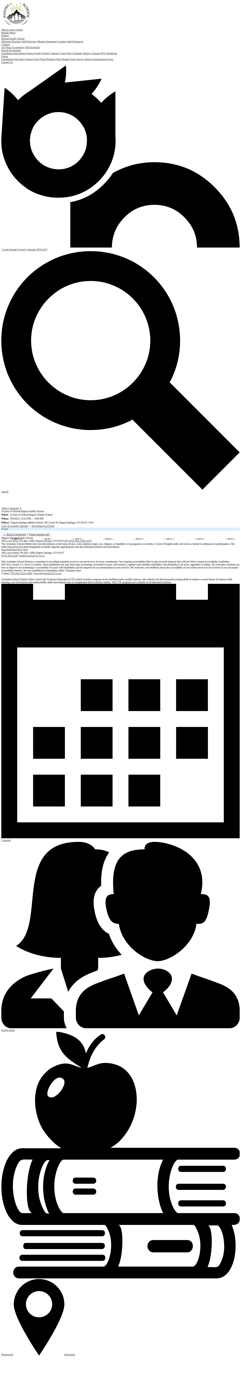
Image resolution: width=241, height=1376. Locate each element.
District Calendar (91, 53)
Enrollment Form (10, 59)
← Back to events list (14, 534)
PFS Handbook (109, 53)
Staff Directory (29, 41)
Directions (69, 1354)
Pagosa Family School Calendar (42, 53)
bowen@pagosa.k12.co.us (47, 573)
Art (3, 47)
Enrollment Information (13, 53)
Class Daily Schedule (71, 53)
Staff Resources (75, 41)
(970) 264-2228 (9, 555)
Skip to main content (12, 29)
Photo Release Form (50, 59)
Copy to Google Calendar (14, 526)
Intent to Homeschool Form (99, 59)
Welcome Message (11, 41)
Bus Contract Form (30, 59)
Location (61, 41)
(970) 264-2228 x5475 (80, 541)
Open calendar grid (39, 534)
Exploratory (18, 47)
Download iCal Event (43, 526)
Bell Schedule (32, 47)
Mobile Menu (8, 32)
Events (4, 529)
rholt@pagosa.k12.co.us (31, 555)
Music (8, 47)
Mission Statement (46, 41)
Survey (80, 59)
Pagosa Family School (16, 14)
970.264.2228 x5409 (21, 573)
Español (13, 249)
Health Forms (69, 59)
